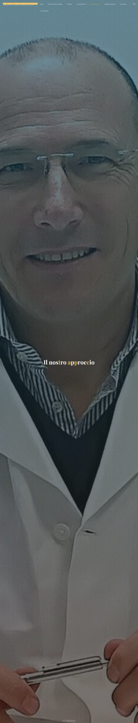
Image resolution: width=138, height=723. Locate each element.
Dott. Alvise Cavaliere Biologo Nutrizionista (20, 4)
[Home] (64, 721)
